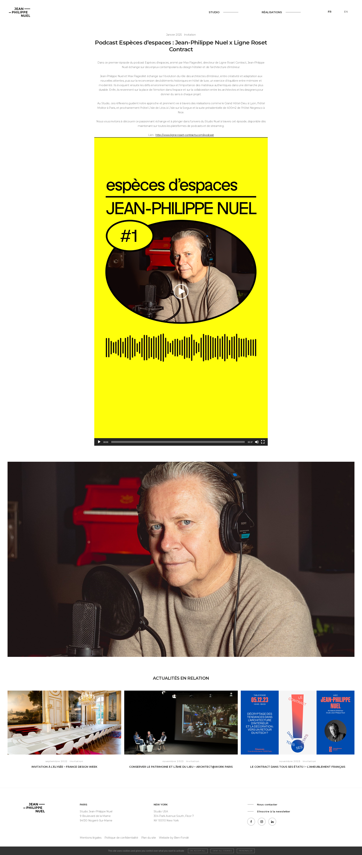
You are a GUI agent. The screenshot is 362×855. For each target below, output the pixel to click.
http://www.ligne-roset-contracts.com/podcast (185, 135)
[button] (181, 291)
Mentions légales (90, 837)
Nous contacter (267, 804)
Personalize (246, 851)
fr (329, 11)
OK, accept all (198, 851)
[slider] (178, 442)
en (346, 11)
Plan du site (148, 837)
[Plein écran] (263, 442)
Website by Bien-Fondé (174, 837)
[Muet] (257, 442)
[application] (181, 291)
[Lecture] (99, 442)
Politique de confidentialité (121, 837)
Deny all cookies (222, 851)
